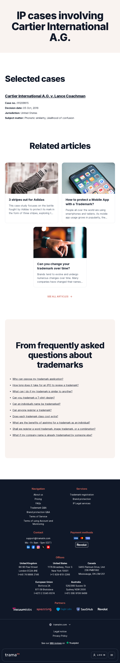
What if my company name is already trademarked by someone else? (52, 435)
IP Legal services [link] (81, 503)
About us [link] (38, 494)
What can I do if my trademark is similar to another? (42, 391)
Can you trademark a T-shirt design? (33, 397)
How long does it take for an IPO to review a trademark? (45, 385)
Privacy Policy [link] (60, 635)
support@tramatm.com (38, 538)
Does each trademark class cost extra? (35, 416)
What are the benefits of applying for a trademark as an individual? (51, 422)
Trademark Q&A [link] (38, 507)
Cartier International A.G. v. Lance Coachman (45, 96)
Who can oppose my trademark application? (37, 378)
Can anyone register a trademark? (32, 410)
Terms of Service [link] (38, 516)
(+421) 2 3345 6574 (44, 593)
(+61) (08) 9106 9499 (76, 593)
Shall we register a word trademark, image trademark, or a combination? (53, 428)
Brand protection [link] (82, 499)
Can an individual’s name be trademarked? (36, 403)
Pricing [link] (38, 499)
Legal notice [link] (60, 631)
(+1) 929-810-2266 (60, 574)
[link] (31, 191)
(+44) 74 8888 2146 (28, 574)
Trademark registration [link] (82, 494)
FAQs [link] (38, 503)
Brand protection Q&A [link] (38, 512)
